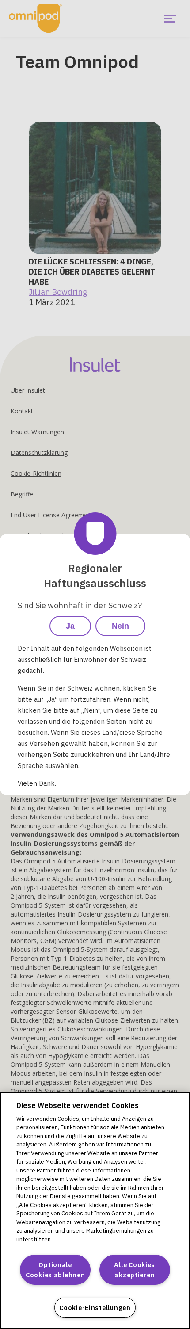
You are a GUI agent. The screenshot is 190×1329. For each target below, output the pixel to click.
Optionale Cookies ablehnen (55, 1269)
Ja (70, 626)
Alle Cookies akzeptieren (134, 1269)
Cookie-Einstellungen (94, 1307)
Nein (120, 626)
